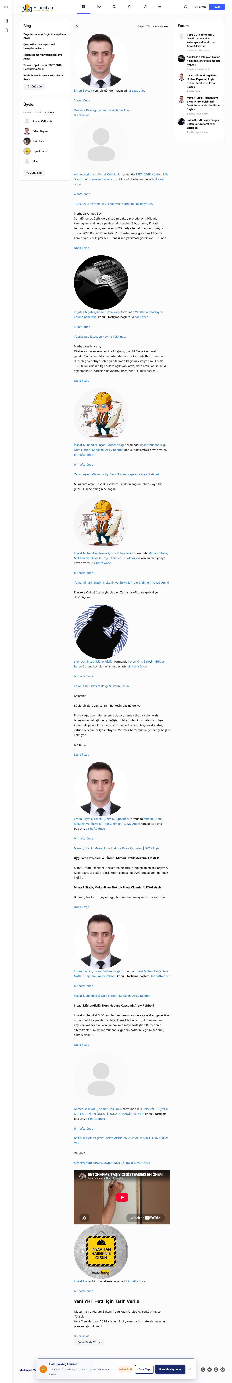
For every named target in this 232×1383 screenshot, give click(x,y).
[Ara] (185, 7)
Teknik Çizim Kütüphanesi (115, 553)
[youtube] (222, 1369)
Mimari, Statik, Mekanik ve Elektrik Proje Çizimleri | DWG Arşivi (121, 582)
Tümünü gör (34, 86)
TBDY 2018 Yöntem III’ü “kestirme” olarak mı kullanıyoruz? (200, 38)
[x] (203, 1369)
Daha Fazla (81, 248)
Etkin (38, 112)
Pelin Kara (38, 141)
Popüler (49, 112)
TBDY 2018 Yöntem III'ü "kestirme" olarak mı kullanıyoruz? (113, 204)
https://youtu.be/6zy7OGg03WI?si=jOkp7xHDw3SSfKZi (112, 1163)
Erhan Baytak (83, 90)
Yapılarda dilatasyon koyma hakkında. (100, 336)
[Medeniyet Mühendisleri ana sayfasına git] (38, 6)
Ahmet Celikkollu (85, 1109)
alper (36, 161)
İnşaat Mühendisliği (111, 445)
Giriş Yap (200, 6)
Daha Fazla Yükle (89, 1342)
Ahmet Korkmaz (85, 174)
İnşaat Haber (82, 1281)
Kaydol (217, 6)
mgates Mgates (84, 312)
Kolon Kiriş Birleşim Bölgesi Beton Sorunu (102, 686)
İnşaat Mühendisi (85, 445)
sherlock (80, 661)
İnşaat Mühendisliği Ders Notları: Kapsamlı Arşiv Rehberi (116, 474)
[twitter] (209, 1369)
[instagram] (216, 1369)
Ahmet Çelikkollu (109, 174)
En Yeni (27, 112)
